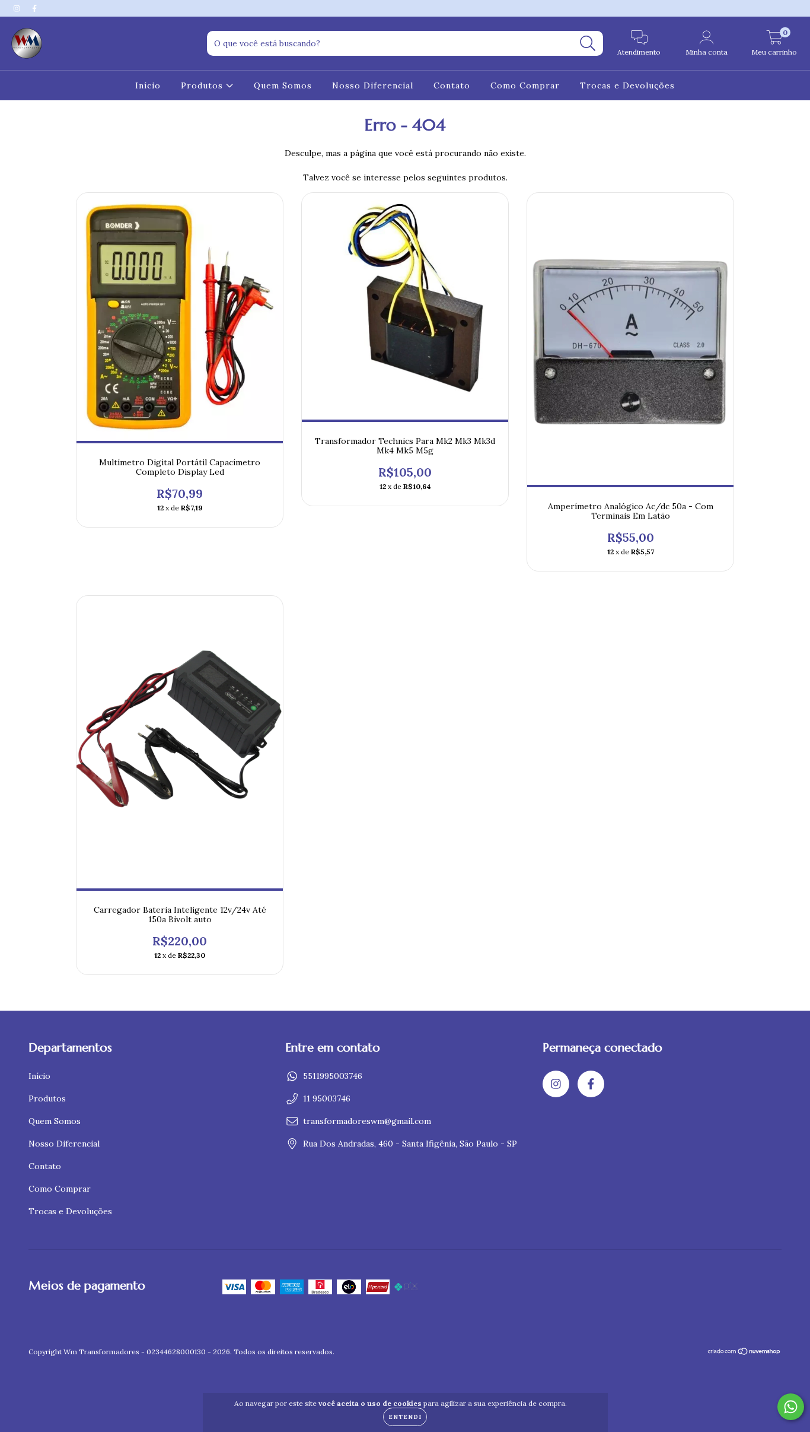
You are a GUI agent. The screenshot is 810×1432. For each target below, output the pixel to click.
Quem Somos (283, 85)
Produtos (203, 85)
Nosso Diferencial (372, 85)
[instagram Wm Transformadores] (18, 8)
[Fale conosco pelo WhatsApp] (790, 1406)
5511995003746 (332, 1076)
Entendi (405, 1417)
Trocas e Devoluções (627, 85)
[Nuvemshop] (744, 1352)
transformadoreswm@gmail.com (367, 1121)
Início (148, 85)
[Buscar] (588, 44)
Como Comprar (525, 85)
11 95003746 (326, 1098)
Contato (451, 85)
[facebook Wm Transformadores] (34, 8)
